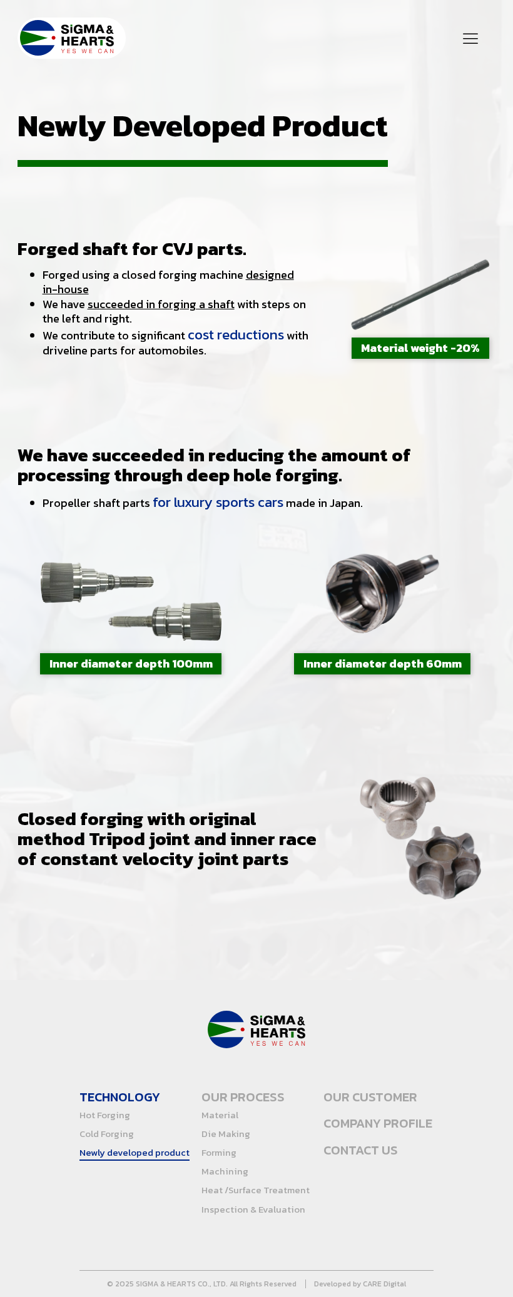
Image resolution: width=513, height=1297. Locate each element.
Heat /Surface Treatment (255, 1190)
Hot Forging (104, 1115)
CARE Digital (384, 1284)
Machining (224, 1171)
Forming (218, 1152)
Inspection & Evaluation (253, 1209)
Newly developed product (134, 1152)
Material (219, 1115)
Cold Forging (106, 1134)
